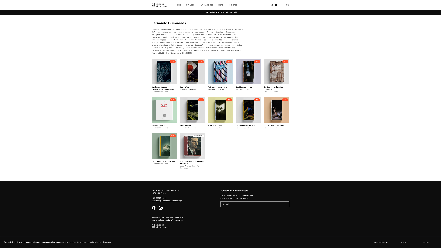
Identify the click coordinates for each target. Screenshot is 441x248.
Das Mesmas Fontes (244, 87)
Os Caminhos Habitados (245, 125)
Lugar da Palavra (158, 125)
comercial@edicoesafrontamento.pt (167, 201)
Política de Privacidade (101, 242)
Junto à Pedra (185, 125)
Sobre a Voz (184, 87)
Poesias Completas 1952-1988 (164, 161)
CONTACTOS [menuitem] (232, 5)
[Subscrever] (286, 204)
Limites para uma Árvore (274, 125)
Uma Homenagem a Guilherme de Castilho (192, 162)
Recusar (426, 242)
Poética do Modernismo (217, 87)
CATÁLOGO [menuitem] (190, 5)
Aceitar (403, 242)
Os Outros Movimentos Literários (273, 88)
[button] (282, 4)
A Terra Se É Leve (215, 125)
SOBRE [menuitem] (220, 5)
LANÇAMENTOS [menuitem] (207, 5)
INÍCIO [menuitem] (178, 5)
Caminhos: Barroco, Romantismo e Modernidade (163, 88)
